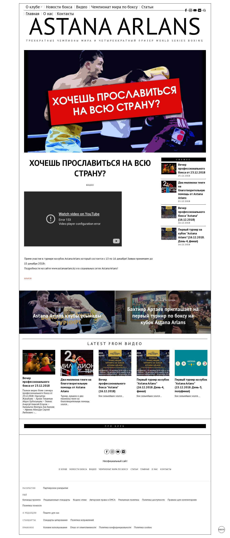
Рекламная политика (128, 499)
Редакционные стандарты (57, 499)
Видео (90, 185)
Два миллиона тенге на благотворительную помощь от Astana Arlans (191, 190)
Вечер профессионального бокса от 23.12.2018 (191, 168)
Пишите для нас (51, 512)
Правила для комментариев (182, 499)
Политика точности (32, 505)
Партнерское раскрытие (55, 487)
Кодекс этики (80, 499)
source (27, 278)
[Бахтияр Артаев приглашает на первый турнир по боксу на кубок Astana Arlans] (163, 312)
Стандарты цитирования (55, 519)
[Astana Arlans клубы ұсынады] (67, 312)
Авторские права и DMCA (102, 499)
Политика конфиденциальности (115, 527)
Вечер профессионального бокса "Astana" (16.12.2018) (191, 213)
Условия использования (55, 527)
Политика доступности (153, 499)
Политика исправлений (82, 519)
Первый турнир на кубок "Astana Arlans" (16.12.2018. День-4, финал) (191, 235)
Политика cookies (143, 527)
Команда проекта (32, 499)
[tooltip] (186, 10)
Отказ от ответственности (83, 527)
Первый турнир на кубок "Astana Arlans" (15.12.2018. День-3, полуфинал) (191, 385)
